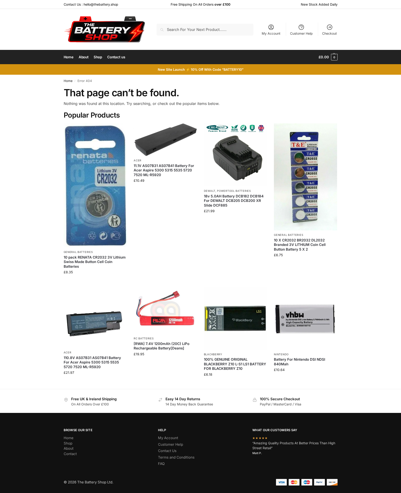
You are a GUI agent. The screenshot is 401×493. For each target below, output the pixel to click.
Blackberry (213, 354)
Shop (68, 443)
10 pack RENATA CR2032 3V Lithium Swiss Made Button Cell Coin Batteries (95, 262)
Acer (137, 160)
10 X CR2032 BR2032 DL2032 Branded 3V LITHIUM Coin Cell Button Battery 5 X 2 (300, 245)
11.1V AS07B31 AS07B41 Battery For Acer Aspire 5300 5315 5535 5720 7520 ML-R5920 (164, 170)
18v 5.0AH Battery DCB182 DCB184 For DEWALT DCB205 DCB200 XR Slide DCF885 (234, 201)
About (69, 448)
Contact (70, 454)
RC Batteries (144, 338)
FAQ (161, 463)
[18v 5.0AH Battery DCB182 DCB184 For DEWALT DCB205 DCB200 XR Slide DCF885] (235, 155)
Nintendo (281, 354)
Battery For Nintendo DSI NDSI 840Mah (299, 361)
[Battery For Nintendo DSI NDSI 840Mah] (305, 318)
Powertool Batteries (234, 191)
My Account (271, 33)
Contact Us (167, 451)
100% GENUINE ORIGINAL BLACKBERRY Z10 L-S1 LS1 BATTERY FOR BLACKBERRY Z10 (235, 364)
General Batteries (78, 252)
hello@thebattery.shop (101, 4)
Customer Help (301, 33)
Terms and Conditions (176, 457)
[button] (328, 57)
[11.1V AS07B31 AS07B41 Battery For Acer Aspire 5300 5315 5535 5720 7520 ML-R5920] (165, 139)
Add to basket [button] (95, 282)
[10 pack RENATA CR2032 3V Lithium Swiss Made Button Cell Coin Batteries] (95, 185)
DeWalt (209, 191)
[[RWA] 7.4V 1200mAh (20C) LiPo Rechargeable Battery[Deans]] (165, 310)
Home (68, 81)
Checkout (329, 33)
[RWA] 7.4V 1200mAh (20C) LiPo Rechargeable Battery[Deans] (161, 346)
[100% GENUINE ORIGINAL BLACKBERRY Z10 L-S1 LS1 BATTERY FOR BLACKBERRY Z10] (235, 318)
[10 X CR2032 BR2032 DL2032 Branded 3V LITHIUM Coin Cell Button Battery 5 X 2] (305, 177)
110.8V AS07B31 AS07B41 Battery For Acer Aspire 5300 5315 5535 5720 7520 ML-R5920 (92, 362)
